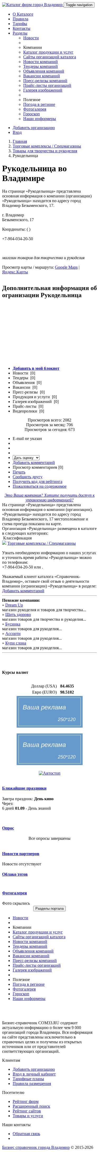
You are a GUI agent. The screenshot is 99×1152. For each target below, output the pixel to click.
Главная (20, 141)
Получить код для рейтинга (37, 481)
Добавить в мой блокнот (36, 368)
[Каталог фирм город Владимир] (33, 4)
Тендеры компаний (40, 66)
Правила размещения (32, 1083)
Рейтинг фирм (26, 1101)
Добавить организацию (34, 127)
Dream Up (14, 605)
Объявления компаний (43, 71)
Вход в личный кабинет (34, 1074)
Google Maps (66, 267)
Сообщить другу (28, 477)
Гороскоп (31, 114)
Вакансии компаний (41, 76)
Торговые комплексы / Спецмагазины (47, 146)
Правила (20, 19)
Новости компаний (40, 61)
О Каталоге (23, 14)
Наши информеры (39, 118)
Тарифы (20, 23)
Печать (19, 472)
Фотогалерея (34, 109)
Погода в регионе (39, 104)
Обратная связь (26, 1133)
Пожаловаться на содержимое (40, 486)
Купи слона (15, 643)
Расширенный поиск (31, 1106)
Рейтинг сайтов (27, 1111)
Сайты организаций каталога (49, 57)
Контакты (21, 28)
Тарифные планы (28, 1079)
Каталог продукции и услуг (48, 52)
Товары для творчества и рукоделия (45, 151)
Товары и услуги (28, 1115)
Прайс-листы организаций (47, 85)
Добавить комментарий (34, 462)
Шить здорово (18, 614)
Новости (31, 38)
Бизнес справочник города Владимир (36, 1147)
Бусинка (12, 624)
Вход (17, 132)
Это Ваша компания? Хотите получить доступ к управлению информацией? (49, 497)
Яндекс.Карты (15, 272)
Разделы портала (49, 909)
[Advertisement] (49, 335)
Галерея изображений (42, 90)
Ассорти (13, 633)
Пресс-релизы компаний (45, 80)
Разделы (20, 33)
